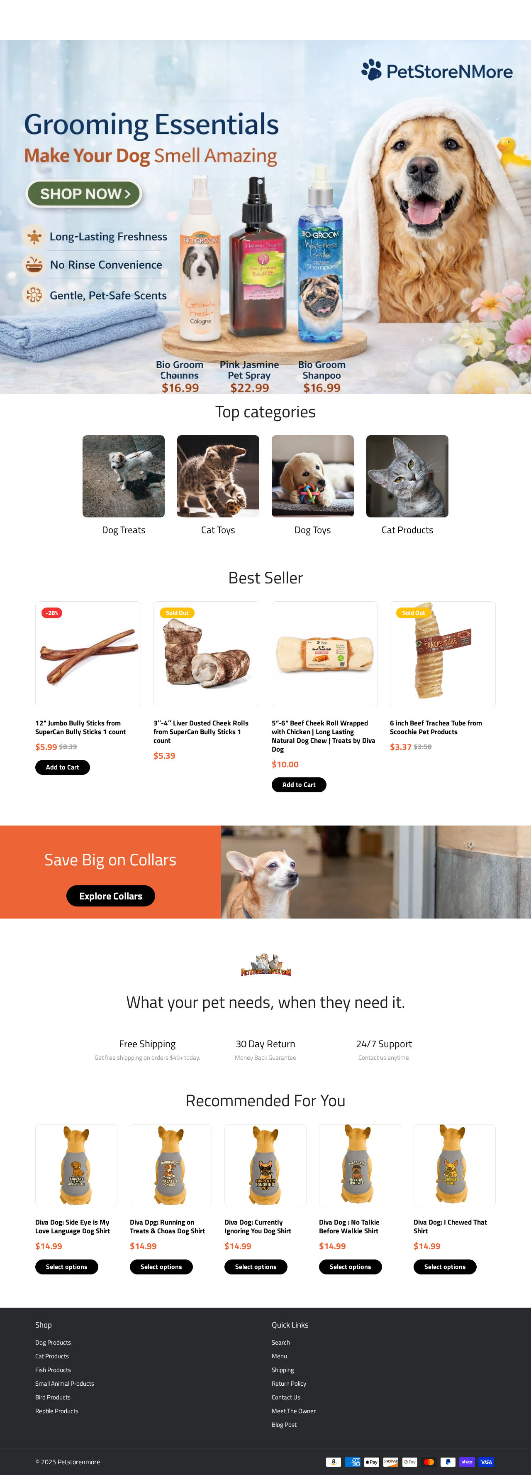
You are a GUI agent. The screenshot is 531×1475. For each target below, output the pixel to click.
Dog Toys (313, 529)
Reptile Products (56, 1411)
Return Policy (289, 1383)
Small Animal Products (64, 1383)
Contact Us (286, 1397)
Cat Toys (218, 529)
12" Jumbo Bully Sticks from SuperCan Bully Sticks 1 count (80, 727)
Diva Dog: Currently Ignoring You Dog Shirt (257, 1226)
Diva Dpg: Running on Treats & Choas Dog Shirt (167, 1226)
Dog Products (53, 1342)
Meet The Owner (294, 1411)
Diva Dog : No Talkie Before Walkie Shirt (349, 1226)
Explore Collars (110, 895)
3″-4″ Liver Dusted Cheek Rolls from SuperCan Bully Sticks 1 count (200, 732)
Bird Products (53, 1397)
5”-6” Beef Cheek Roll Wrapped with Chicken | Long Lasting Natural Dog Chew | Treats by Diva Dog (323, 736)
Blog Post (284, 1424)
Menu (279, 1356)
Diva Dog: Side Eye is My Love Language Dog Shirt (72, 1226)
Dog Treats (124, 529)
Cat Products (408, 529)
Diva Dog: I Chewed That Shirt (450, 1226)
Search (281, 1342)
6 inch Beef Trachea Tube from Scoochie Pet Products (436, 727)
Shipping (283, 1370)
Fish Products (53, 1370)
